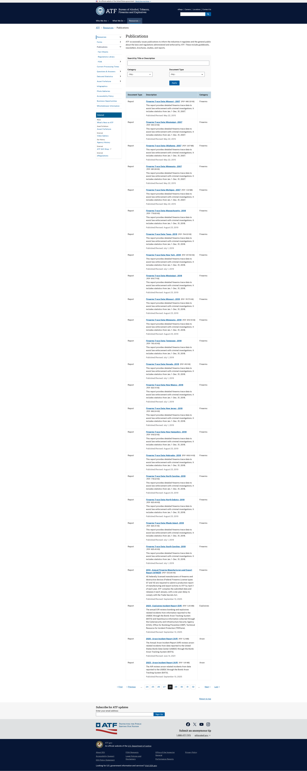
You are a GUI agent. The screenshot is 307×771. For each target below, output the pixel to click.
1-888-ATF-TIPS (184, 735)
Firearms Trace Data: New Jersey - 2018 (164, 408)
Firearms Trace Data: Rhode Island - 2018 (165, 523)
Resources (108, 27)
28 (170, 687)
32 (193, 687)
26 (158, 687)
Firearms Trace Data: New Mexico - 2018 (164, 385)
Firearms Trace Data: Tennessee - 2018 (164, 341)
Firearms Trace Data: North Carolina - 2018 (166, 476)
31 (187, 687)
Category (131, 69)
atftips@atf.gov (202, 735)
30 (181, 687)
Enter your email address (107, 711)
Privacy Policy (191, 752)
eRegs (180, 9)
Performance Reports (164, 759)
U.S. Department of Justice (139, 746)
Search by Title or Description (141, 58)
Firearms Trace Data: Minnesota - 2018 (164, 320)
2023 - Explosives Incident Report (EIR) (164, 606)
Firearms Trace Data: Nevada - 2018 (162, 364)
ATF (98, 27)
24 (147, 687)
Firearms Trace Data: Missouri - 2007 (163, 101)
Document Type (176, 69)
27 (164, 687)
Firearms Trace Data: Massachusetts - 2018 (166, 211)
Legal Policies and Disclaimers (133, 757)
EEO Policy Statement (105, 760)
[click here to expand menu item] (120, 37)
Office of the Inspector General (165, 753)
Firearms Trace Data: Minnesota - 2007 (164, 166)
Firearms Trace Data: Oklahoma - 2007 (163, 146)
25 (153, 687)
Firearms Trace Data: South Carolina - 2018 (166, 546)
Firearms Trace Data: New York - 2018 (163, 255)
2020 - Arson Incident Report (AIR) (162, 639)
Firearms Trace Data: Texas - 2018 (161, 234)
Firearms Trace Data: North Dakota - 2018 (165, 500)
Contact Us (206, 9)
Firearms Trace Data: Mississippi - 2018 (164, 276)
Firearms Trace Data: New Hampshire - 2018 (166, 432)
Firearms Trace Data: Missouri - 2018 (163, 299)
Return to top (205, 699)
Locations (196, 9)
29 (176, 687)
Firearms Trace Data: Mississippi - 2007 (164, 122)
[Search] (208, 14)
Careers (188, 9)
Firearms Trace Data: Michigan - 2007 (163, 190)
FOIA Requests (132, 752)
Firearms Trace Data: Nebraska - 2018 (163, 455)
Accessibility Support (105, 756)
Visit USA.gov (151, 766)
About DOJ (100, 752)
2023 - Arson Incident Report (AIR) (162, 663)
